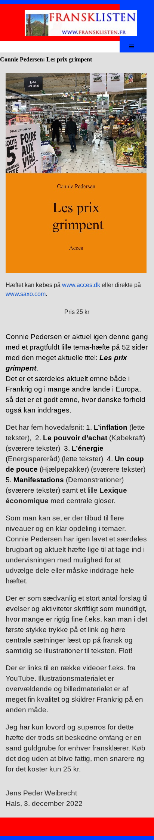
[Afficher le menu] (132, 46)
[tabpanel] (77, 195)
